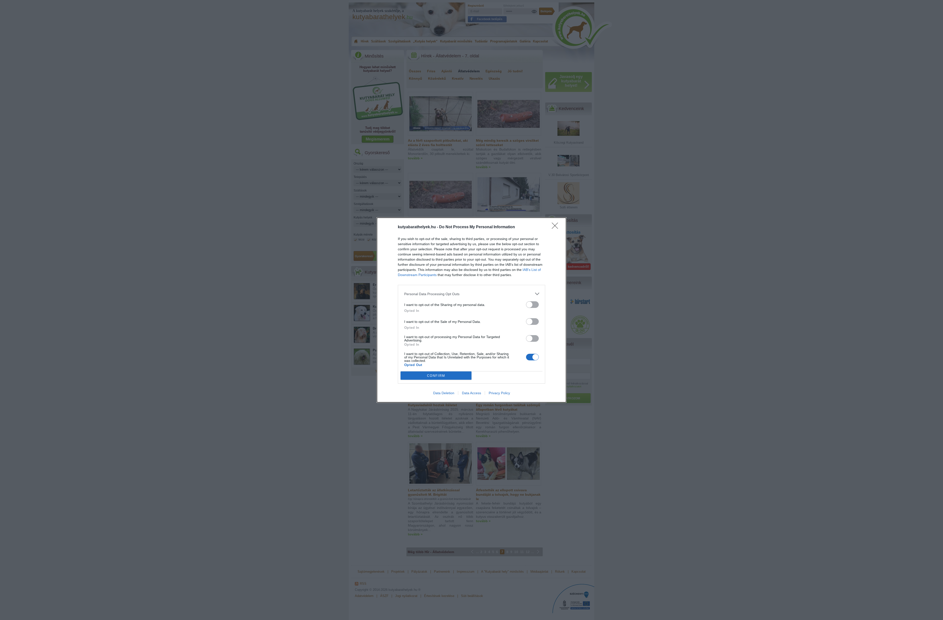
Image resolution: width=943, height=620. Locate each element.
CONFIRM (436, 376)
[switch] (532, 304)
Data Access (471, 393)
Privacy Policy (499, 393)
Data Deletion (443, 393)
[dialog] (471, 310)
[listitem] (471, 293)
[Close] (556, 227)
